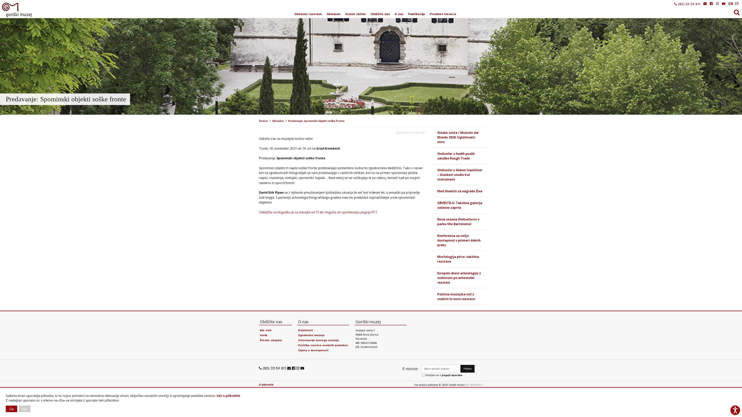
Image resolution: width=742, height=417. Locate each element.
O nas (399, 14)
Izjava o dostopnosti (313, 350)
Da (11, 409)
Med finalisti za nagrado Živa (459, 191)
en (730, 4)
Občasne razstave (308, 14)
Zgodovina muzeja (311, 335)
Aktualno (333, 14)
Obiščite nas (380, 14)
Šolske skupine (271, 340)
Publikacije (416, 14)
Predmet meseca (443, 14)
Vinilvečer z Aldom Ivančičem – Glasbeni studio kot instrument (459, 174)
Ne (24, 409)
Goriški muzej (17, 10)
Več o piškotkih (228, 396)
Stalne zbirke (355, 14)
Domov (263, 121)
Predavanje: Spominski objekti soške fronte (316, 121)
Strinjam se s (443, 375)
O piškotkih (266, 384)
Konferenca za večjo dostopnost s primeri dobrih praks (459, 240)
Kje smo (265, 330)
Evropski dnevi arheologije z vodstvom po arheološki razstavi (459, 278)
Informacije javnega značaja (318, 340)
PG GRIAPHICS (474, 384)
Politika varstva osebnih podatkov (323, 345)
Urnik (263, 335)
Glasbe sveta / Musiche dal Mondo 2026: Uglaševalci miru (458, 137)
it (737, 4)
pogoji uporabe (452, 375)
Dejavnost (305, 330)
